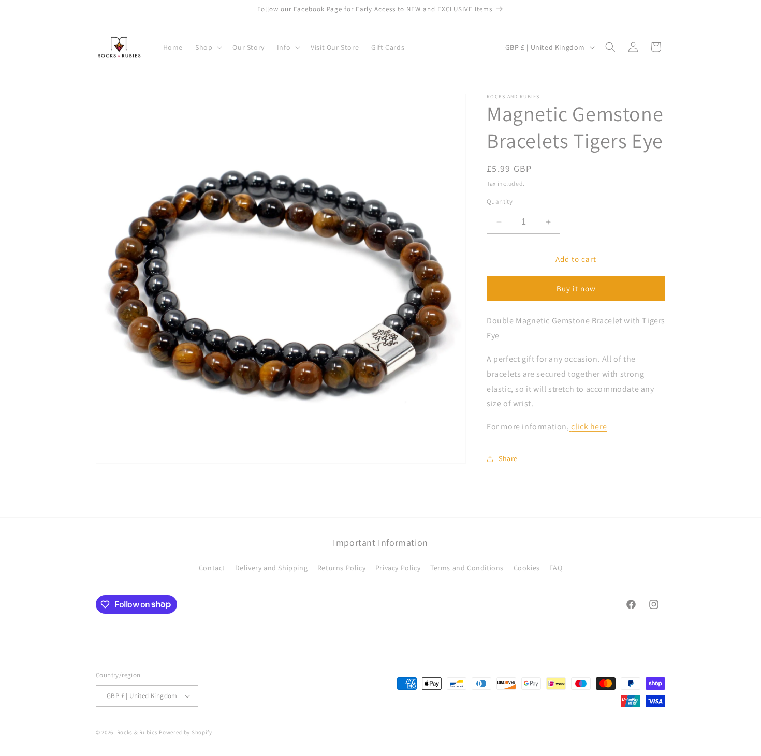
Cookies (527, 567)
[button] (207, 47)
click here (589, 426)
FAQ (555, 567)
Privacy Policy (397, 567)
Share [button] (508, 458)
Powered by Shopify (185, 732)
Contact (212, 567)
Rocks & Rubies (137, 732)
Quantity (500, 201)
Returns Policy (341, 567)
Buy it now (576, 288)
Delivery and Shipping (271, 567)
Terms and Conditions (467, 567)
